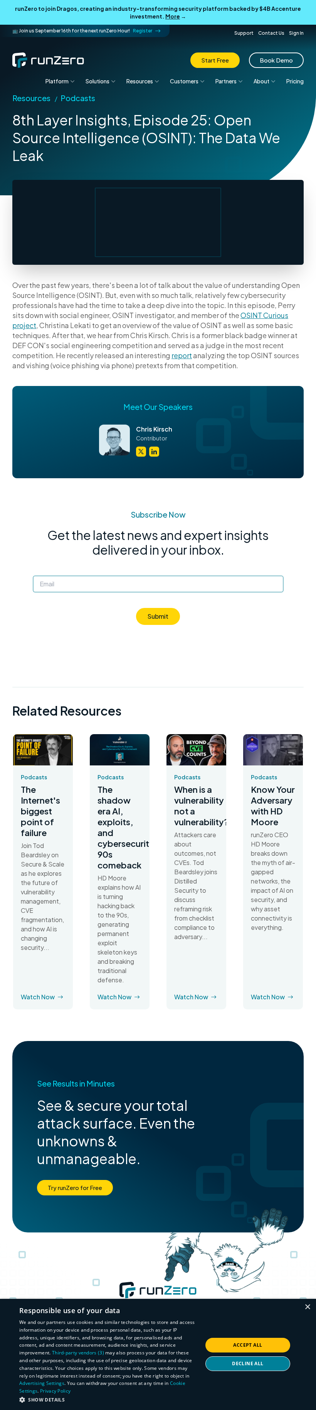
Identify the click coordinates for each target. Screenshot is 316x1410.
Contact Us (271, 33)
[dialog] (158, 1354)
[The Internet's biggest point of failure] (43, 749)
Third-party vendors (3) (78, 1352)
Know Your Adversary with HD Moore (273, 805)
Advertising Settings (41, 1383)
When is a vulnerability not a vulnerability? (196, 805)
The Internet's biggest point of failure (40, 811)
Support (244, 33)
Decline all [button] (247, 1363)
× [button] (307, 1307)
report (181, 355)
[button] (108, 1399)
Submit (158, 616)
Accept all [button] (247, 1345)
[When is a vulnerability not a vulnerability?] (196, 749)
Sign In (296, 33)
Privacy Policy (55, 1391)
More (172, 16)
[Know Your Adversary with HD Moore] (273, 749)
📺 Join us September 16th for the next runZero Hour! (82, 31)
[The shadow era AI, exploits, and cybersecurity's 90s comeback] (120, 749)
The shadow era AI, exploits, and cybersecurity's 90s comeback (119, 827)
